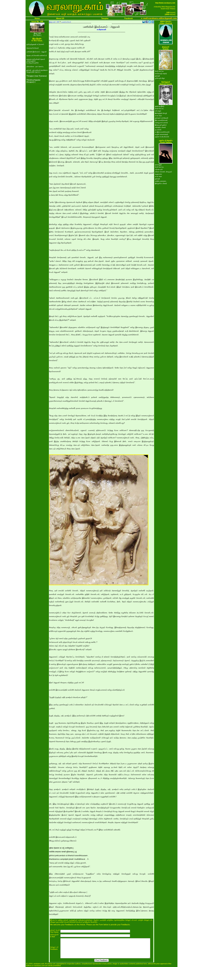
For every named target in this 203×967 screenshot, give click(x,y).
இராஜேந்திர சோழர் (161, 113)
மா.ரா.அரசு (158, 115)
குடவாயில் (158, 129)
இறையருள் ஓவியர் (161, 125)
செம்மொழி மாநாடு (161, 73)
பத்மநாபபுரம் (159, 169)
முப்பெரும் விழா (160, 78)
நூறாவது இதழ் (159, 106)
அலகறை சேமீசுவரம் (32, 48)
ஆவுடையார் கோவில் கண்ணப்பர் (36, 55)
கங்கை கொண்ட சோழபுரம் (163, 172)
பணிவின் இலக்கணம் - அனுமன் (36, 52)
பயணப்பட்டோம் (66, 22)
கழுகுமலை (158, 174)
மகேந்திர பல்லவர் (160, 127)
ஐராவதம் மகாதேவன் (161, 118)
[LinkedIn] (152, 22)
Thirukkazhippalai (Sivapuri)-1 (33, 81)
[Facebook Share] (146, 22)
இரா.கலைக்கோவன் (161, 120)
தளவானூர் (158, 164)
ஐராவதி (157, 76)
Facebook (128, 18)
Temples (104, 18)
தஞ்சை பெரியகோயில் (162, 136)
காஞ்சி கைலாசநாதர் (161, 134)
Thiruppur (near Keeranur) (36, 76)
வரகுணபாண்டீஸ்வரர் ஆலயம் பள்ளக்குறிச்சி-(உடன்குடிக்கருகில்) (35, 61)
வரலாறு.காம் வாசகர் (161, 122)
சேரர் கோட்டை (159, 71)
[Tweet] (149, 22)
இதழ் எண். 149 (54, 22)
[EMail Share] (143, 22)
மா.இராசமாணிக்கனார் (162, 132)
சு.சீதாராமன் (101, 29)
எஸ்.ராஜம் (158, 111)
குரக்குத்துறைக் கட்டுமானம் (35, 44)
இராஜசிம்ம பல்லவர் (161, 183)
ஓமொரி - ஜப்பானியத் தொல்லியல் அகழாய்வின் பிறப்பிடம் (37, 71)
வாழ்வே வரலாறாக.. (161, 181)
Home (37, 18)
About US (60, 18)
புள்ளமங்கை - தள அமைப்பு (35, 66)
